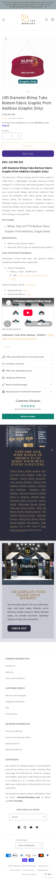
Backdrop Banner (33, 511)
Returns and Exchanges (15, 695)
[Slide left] (22, 92)
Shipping (5, 118)
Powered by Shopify (29, 866)
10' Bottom (31, 284)
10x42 (43, 275)
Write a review (28, 416)
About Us (9, 672)
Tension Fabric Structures (32, 478)
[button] (3, 20)
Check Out (19, 628)
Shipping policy (42, 870)
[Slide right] (34, 92)
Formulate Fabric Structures (23, 500)
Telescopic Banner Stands (22, 508)
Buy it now (28, 153)
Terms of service (28, 870)
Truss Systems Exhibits (21, 482)
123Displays (17, 866)
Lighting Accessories (28, 493)
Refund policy (43, 866)
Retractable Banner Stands (31, 504)
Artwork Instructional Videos (18, 737)
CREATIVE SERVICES (13, 749)
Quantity (5, 130)
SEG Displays (33, 522)
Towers (42, 500)
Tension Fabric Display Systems (25, 471)
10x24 (20, 275)
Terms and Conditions (15, 678)
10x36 (36, 275)
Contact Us (10, 666)
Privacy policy (15, 870)
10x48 (13, 279)
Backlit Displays (17, 522)
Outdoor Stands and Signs (22, 515)
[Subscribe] (43, 817)
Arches (13, 504)
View (25, 290)
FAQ (7, 708)
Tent (44, 511)
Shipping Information (14, 701)
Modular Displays (27, 485)
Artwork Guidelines (13, 731)
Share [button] (7, 346)
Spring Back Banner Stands (32, 519)
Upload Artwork (12, 743)
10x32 (28, 275)
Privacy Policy (11, 714)
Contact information (29, 874)
